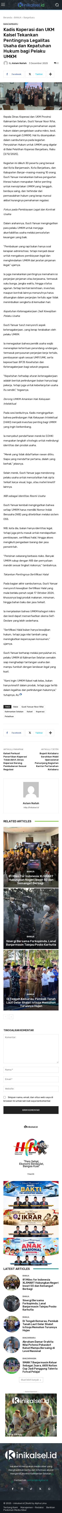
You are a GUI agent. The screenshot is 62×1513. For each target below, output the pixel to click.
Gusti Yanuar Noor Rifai (33, 706)
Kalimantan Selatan (14, 711)
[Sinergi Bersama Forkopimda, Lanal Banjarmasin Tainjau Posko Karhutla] (31, 918)
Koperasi (40, 711)
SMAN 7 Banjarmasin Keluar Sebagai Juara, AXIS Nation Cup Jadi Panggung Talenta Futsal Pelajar (40, 1367)
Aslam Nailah (19, 63)
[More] (50, 74)
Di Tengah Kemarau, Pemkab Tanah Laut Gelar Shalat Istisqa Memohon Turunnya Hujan (31, 1002)
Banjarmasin (29, 1359)
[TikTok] (31, 1488)
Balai (15, 706)
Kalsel (30, 711)
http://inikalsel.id (31, 807)
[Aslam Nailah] (6, 63)
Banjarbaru (29, 17)
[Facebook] (12, 1488)
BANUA (17, 17)
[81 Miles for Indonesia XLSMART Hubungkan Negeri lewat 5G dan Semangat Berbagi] (31, 857)
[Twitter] (40, 1488)
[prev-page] (5, 1017)
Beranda (7, 17)
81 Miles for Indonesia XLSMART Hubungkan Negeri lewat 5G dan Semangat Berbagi (31, 879)
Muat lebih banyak (30, 1379)
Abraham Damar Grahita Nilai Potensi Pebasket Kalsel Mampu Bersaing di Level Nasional (39, 1346)
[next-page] (11, 1017)
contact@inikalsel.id (37, 1480)
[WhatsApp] (49, 1488)
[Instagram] (21, 1488)
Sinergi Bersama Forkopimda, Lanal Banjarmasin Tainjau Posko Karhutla (31, 942)
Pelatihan (9, 716)
